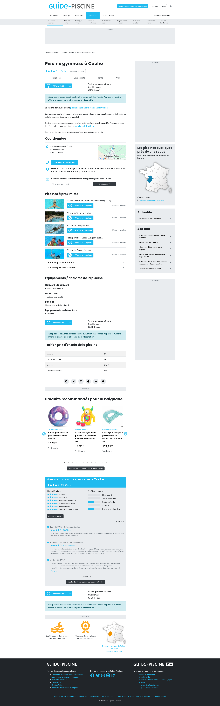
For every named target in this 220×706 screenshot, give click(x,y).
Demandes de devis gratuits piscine (133, 6)
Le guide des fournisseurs (149, 685)
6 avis (63, 71)
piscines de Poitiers (84, 126)
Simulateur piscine (158, 6)
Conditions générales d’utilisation (101, 696)
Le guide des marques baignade (151, 200)
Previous (43, 433)
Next (125, 433)
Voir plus (54, 571)
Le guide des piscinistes (148, 688)
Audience (139, 696)
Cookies (118, 696)
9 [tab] (95, 462)
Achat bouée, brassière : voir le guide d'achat (85, 468)
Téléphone (56, 77)
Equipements (79, 77)
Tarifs (100, 77)
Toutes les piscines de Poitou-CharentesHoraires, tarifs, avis (114, 648)
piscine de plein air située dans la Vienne (89, 107)
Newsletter (56, 682)
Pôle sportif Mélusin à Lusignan (85, 237)
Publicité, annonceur (147, 674)
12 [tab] (106, 462)
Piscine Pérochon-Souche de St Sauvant (89, 200)
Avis (118, 77)
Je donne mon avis (77, 71)
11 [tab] (103, 462)
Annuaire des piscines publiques (65, 687)
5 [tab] (80, 462)
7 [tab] (87, 462)
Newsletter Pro (145, 677)
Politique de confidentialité (77, 696)
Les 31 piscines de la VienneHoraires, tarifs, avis (57, 637)
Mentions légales (60, 696)
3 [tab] (72, 462)
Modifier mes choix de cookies (155, 696)
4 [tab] (76, 462)
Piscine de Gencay (79, 250)
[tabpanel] (58, 428)
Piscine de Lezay (78, 225)
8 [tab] (91, 462)
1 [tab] (64, 462)
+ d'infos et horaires (118, 205)
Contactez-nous (128, 696)
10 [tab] (99, 462)
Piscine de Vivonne (79, 213)
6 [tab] (83, 462)
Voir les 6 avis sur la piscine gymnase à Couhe (86, 582)
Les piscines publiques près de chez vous (154, 150)
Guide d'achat (57, 685)
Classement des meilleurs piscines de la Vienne (85, 637)
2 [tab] (68, 462)
